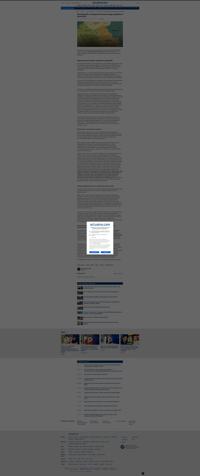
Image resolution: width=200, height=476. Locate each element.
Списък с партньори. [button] (97, 243)
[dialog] (100, 238)
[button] (100, 237)
